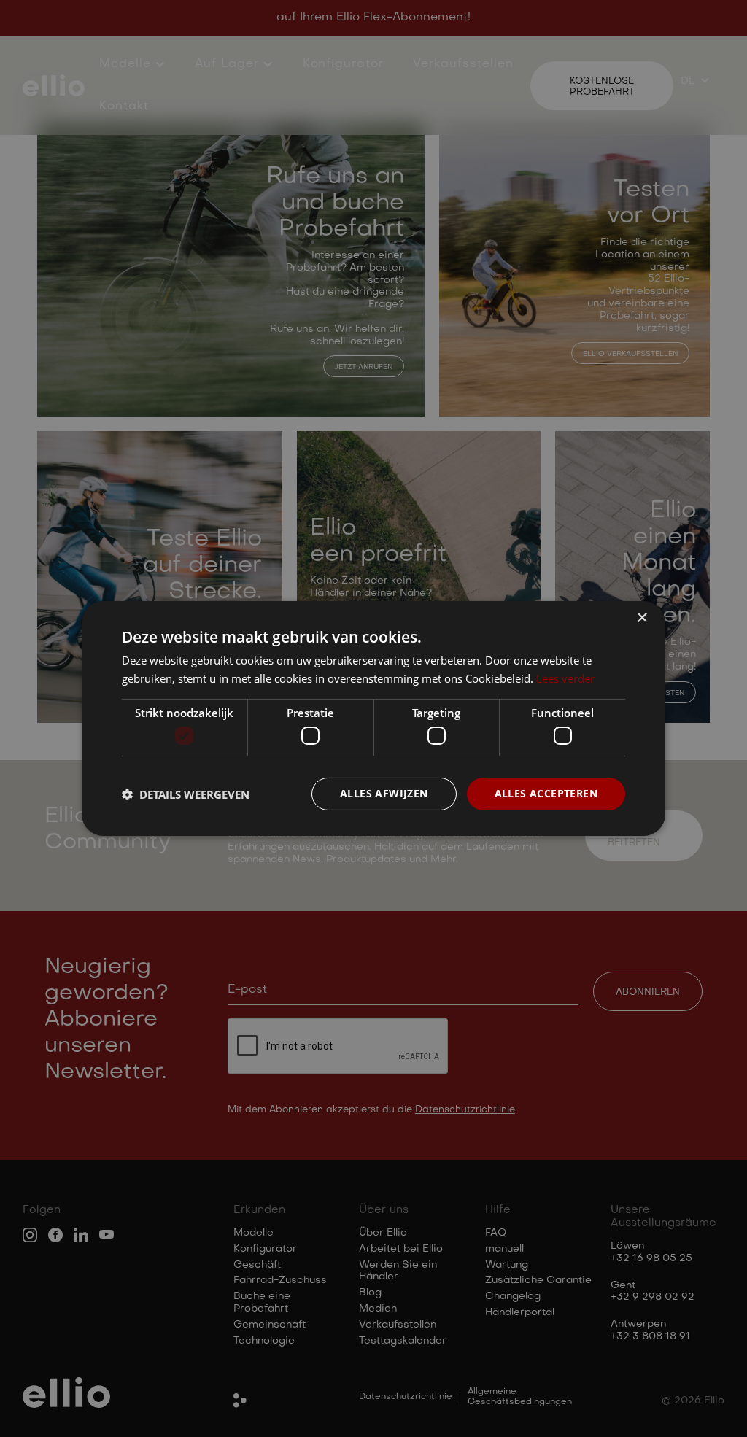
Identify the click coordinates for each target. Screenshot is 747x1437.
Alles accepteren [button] (546, 793)
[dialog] (373, 718)
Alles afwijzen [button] (384, 793)
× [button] (641, 618)
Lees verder (565, 678)
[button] (185, 794)
